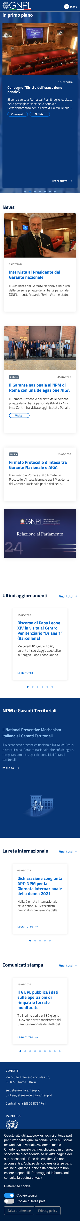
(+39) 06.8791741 (33, 1103)
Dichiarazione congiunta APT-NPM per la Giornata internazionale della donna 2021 (39, 886)
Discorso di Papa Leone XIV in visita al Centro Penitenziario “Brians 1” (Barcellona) (40, 630)
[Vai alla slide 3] (35, 191)
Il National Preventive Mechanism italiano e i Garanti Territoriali (31, 733)
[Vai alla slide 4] (40, 191)
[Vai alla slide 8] (55, 1051)
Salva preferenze (19, 1210)
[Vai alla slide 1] (25, 191)
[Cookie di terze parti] (9, 1201)
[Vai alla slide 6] (50, 191)
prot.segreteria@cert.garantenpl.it (29, 1095)
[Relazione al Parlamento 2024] (40, 533)
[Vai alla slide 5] (45, 191)
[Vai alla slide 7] (55, 191)
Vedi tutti (66, 596)
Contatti (12, 1070)
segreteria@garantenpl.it (23, 1090)
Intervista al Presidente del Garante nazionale (34, 274)
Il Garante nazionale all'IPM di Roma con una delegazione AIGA (39, 387)
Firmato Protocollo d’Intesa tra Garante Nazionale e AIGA (38, 465)
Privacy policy (47, 1210)
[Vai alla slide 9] (60, 1051)
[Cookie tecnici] (9, 1195)
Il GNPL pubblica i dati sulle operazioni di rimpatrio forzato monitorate (37, 1000)
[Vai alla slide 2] (30, 191)
